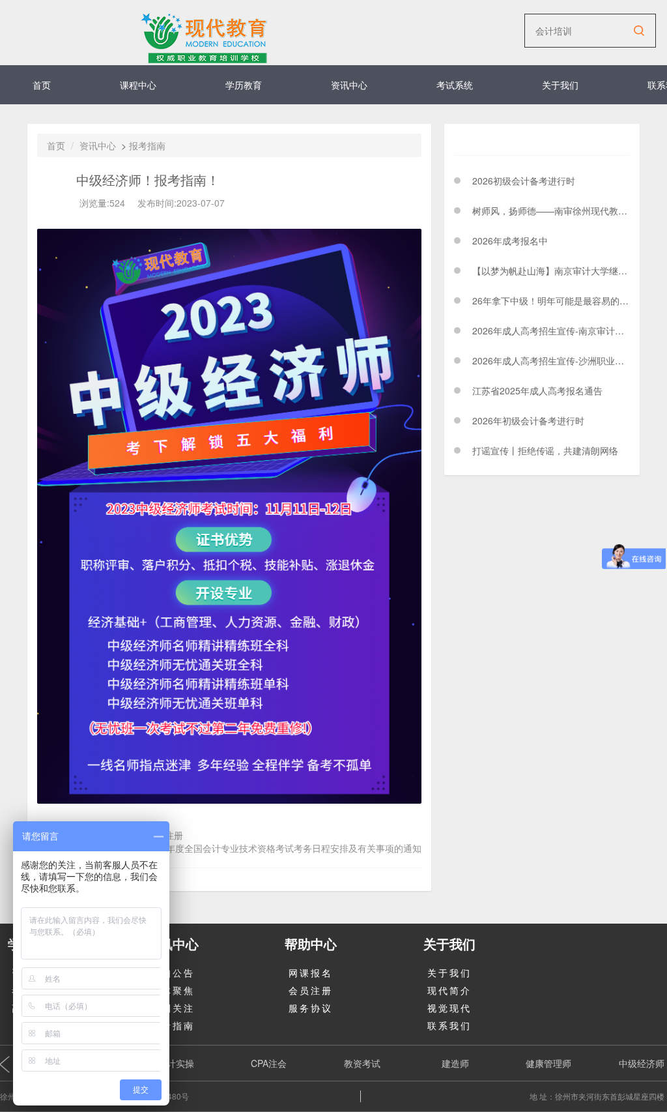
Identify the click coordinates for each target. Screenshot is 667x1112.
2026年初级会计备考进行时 (528, 420)
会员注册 (311, 990)
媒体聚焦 (172, 990)
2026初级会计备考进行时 (523, 180)
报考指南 (147, 145)
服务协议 (311, 1007)
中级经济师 (641, 1063)
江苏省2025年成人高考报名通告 (537, 390)
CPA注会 (269, 1063)
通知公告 (172, 972)
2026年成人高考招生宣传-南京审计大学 (551, 330)
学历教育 (243, 84)
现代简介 (449, 990)
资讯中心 (349, 84)
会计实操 (176, 1063)
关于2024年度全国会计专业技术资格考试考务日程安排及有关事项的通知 (274, 848)
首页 (42, 84)
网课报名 (311, 972)
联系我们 (449, 1025)
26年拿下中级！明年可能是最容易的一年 (551, 300)
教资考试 (362, 1063)
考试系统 (454, 84)
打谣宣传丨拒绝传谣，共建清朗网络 (545, 450)
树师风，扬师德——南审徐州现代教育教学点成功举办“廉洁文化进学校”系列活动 (551, 210)
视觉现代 (449, 1007)
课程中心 (138, 84)
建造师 (455, 1063)
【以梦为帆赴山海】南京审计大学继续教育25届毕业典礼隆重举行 (551, 270)
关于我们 (560, 84)
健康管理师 (548, 1063)
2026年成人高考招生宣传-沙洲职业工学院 (551, 360)
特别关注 (172, 1007)
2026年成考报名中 (510, 240)
